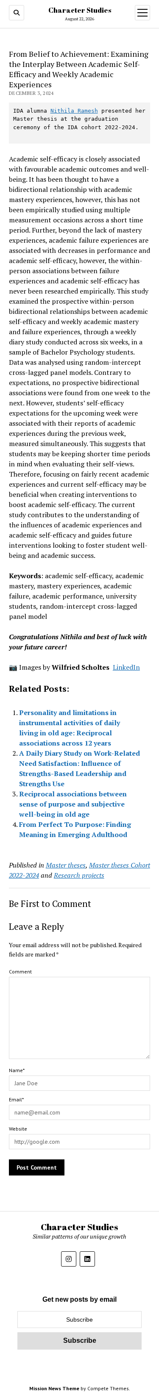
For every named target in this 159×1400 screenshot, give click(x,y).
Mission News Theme (54, 1388)
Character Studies (79, 10)
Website (18, 1129)
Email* (16, 1099)
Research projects (79, 875)
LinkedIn (126, 667)
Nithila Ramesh (74, 111)
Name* (17, 1070)
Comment (20, 971)
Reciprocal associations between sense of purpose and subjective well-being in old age (73, 804)
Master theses (66, 865)
